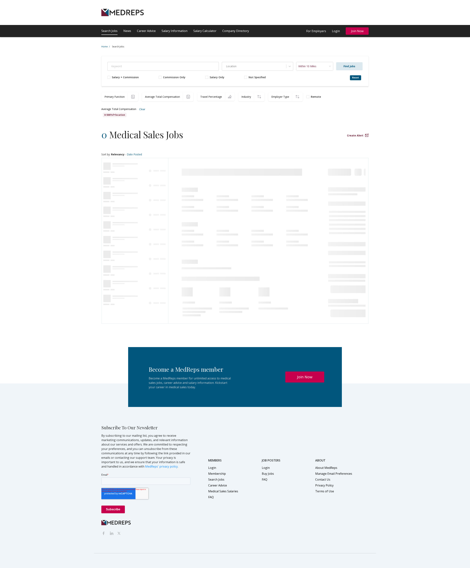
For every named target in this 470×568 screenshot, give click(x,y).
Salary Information (174, 31)
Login (336, 31)
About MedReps (326, 468)
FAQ (211, 497)
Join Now (357, 31)
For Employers (316, 31)
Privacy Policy (324, 485)
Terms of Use (324, 491)
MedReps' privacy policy (161, 466)
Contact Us (322, 479)
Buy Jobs (268, 474)
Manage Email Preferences (333, 474)
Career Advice (146, 31)
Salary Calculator (204, 31)
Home (105, 46)
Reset (355, 77)
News (127, 31)
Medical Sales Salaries (223, 491)
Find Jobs (349, 66)
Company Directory (235, 31)
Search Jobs (109, 31)
